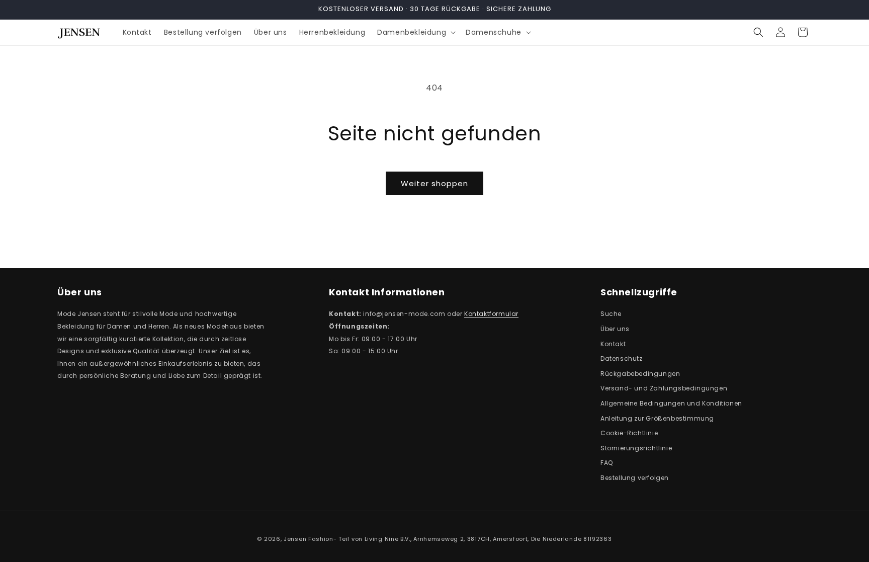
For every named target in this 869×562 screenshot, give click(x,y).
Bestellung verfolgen (634, 477)
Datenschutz (621, 358)
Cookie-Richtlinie (629, 433)
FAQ (606, 462)
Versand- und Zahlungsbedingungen (663, 388)
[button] (415, 32)
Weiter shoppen (434, 183)
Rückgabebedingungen (640, 373)
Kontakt (613, 344)
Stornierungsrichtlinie (636, 448)
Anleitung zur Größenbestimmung (657, 418)
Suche (611, 313)
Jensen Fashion (308, 539)
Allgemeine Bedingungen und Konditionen (671, 403)
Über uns (615, 329)
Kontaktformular (491, 313)
